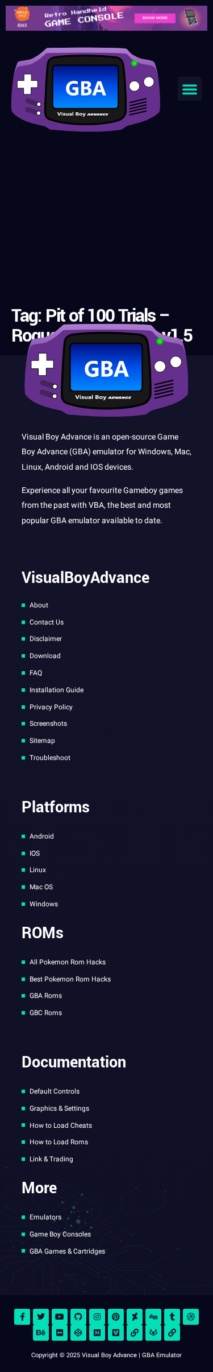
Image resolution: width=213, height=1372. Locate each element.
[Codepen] (78, 1333)
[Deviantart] (135, 1317)
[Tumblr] (172, 1317)
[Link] (135, 1333)
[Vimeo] (116, 1333)
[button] (190, 89)
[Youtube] (60, 1317)
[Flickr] (60, 1333)
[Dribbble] (191, 1317)
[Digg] (153, 1317)
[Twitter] (41, 1317)
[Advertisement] (106, 221)
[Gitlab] (153, 1333)
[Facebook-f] (22, 1317)
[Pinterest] (116, 1317)
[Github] (78, 1317)
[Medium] (97, 1333)
